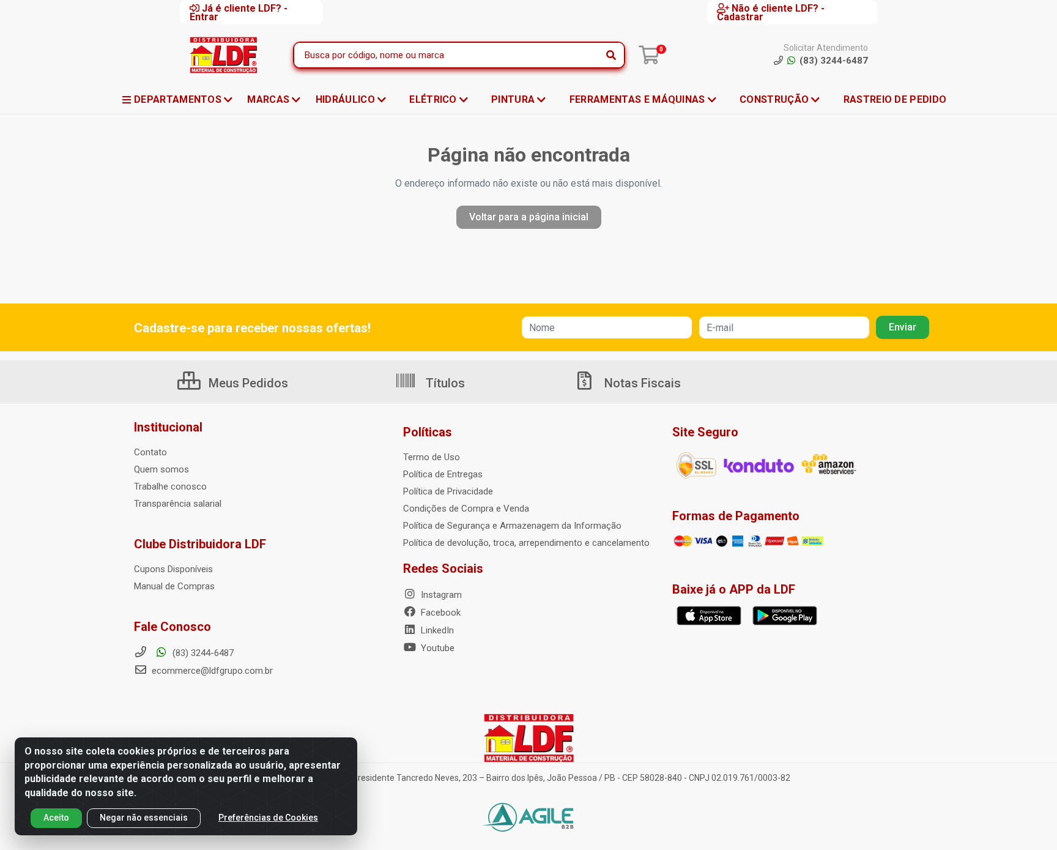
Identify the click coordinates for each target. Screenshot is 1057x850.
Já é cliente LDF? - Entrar (238, 12)
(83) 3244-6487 (202, 652)
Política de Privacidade (448, 491)
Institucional (168, 427)
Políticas (427, 432)
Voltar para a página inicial (528, 217)
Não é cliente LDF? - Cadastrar (771, 12)
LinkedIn (436, 630)
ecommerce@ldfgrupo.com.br (211, 670)
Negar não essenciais (144, 817)
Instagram (440, 594)
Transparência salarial (177, 503)
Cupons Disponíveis (173, 569)
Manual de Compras (174, 586)
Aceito (56, 817)
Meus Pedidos (247, 383)
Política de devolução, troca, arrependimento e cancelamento (526, 542)
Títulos (444, 383)
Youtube (436, 648)
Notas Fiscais (641, 383)
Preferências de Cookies (268, 817)
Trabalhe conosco (170, 486)
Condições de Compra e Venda (466, 508)
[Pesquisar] (611, 55)
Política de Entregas (443, 474)
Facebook (439, 612)
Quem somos (161, 469)
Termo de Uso (431, 457)
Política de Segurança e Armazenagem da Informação (512, 525)
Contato (150, 452)
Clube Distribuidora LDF (200, 544)
